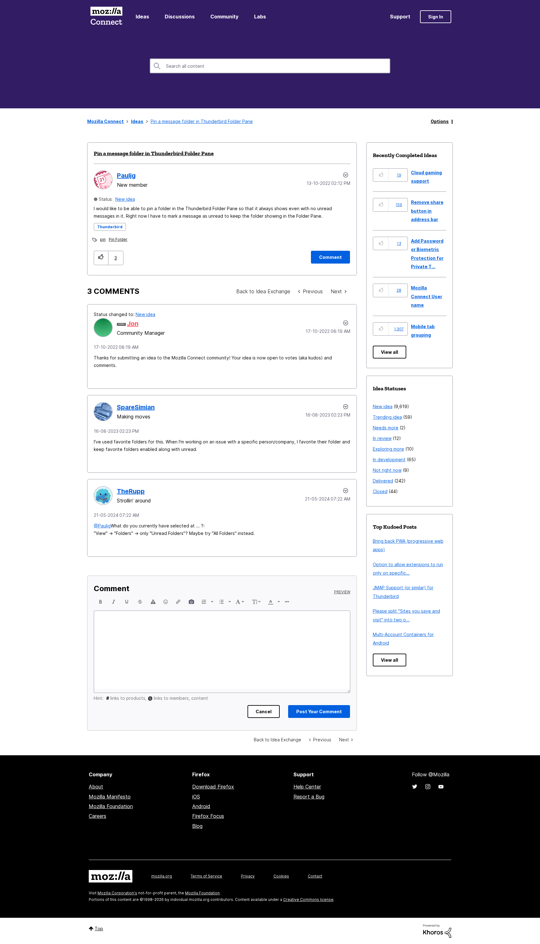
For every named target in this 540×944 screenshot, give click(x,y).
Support (400, 16)
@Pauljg (102, 525)
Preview (342, 592)
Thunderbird (109, 227)
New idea (125, 199)
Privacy (248, 876)
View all (389, 352)
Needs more (385, 427)
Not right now (387, 470)
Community (224, 16)
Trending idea (387, 417)
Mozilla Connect (106, 17)
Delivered (383, 480)
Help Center (307, 786)
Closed (380, 491)
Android (201, 806)
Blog (197, 826)
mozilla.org (161, 876)
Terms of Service (206, 876)
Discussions (180, 16)
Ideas (142, 16)
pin (103, 239)
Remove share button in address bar (427, 211)
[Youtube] (441, 786)
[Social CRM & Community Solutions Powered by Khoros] (437, 930)
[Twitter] (415, 786)
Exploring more (388, 449)
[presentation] (100, 601)
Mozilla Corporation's (117, 893)
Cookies (281, 876)
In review (382, 438)
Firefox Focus (208, 816)
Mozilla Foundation (111, 806)
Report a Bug (308, 796)
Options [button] (440, 121)
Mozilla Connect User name (426, 296)
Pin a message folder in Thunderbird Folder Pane (154, 153)
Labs (260, 16)
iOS (196, 796)
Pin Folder (118, 239)
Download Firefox (213, 786)
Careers (97, 816)
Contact (315, 876)
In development (389, 459)
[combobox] (270, 65)
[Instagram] (428, 786)
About (96, 786)
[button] (101, 257)
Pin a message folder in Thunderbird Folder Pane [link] (202, 121)
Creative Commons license (308, 899)
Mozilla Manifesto (110, 796)
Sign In (435, 16)
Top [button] (99, 928)
